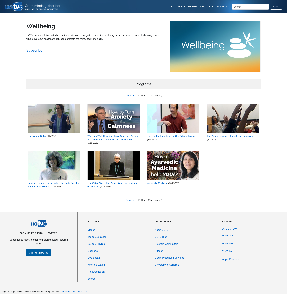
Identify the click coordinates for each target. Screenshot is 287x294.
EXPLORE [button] (177, 6)
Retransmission (96, 271)
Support (159, 250)
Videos (91, 229)
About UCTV (162, 229)
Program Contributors (166, 243)
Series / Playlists (97, 243)
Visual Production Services (169, 257)
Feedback (227, 235)
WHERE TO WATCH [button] (199, 6)
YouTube (227, 251)
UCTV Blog (161, 236)
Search (276, 6)
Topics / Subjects (97, 236)
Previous (130, 95)
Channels (93, 250)
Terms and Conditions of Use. (74, 292)
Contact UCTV (230, 229)
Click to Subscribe (38, 252)
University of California (167, 264)
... (136, 95)
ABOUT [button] (220, 6)
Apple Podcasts (230, 259)
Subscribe (34, 50)
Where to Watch (96, 264)
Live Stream (94, 257)
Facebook (227, 243)
